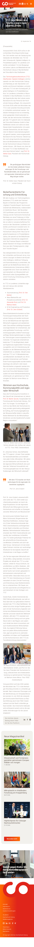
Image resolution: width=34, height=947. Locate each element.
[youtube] (9, 923)
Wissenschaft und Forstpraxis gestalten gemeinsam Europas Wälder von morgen (16, 760)
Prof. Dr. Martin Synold (11, 399)
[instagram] (4, 923)
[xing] (15, 923)
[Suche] (27, 4)
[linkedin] (6, 923)
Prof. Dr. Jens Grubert (14, 309)
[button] (11, 877)
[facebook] (12, 923)
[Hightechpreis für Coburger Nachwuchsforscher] (17, 810)
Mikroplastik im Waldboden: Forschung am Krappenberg (15, 791)
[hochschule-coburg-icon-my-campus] (20, 3)
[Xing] (30, 719)
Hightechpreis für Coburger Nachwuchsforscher (15, 822)
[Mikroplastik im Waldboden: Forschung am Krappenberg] (17, 780)
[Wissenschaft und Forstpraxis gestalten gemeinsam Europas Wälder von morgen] (17, 747)
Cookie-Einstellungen (9, 911)
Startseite (9, 29)
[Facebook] (27, 719)
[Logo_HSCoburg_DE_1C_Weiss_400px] (9, 3)
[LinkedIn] (24, 719)
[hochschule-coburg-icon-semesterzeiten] (22, 3)
